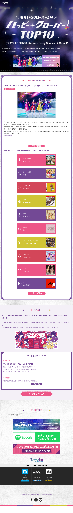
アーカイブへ (37, 293)
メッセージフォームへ (36, 393)
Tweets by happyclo (14, 415)
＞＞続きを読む (8, 136)
